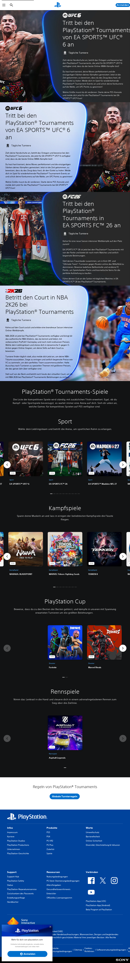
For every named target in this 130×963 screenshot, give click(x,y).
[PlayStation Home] (57, 5)
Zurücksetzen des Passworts (20, 893)
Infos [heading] (10, 827)
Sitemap (78, 949)
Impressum (12, 832)
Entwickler (51, 893)
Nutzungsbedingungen (57, 876)
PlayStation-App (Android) (98, 905)
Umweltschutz (92, 832)
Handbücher (12, 901)
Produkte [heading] (52, 827)
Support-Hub (13, 876)
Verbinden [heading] (92, 872)
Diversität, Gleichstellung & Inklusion (103, 845)
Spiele (49, 853)
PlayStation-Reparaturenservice (22, 889)
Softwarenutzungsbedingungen (111, 949)
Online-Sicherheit (94, 840)
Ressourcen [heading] (53, 872)
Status (10, 885)
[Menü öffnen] (4, 5)
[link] (65, 464)
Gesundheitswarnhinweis (58, 889)
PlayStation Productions (18, 845)
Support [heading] (11, 872)
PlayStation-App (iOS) (96, 901)
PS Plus (50, 845)
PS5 (48, 832)
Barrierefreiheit (93, 836)
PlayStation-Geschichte (18, 853)
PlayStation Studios (16, 840)
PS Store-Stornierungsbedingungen (63, 880)
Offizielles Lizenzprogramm (59, 897)
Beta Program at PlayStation (99, 909)
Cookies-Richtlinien (89, 950)
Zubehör (50, 849)
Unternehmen (13, 849)
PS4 (48, 836)
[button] (7, 464)
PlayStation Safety (15, 880)
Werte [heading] (89, 827)
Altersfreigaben (54, 885)
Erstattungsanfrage (16, 897)
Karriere (10, 836)
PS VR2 (50, 840)
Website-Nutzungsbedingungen (61, 950)
